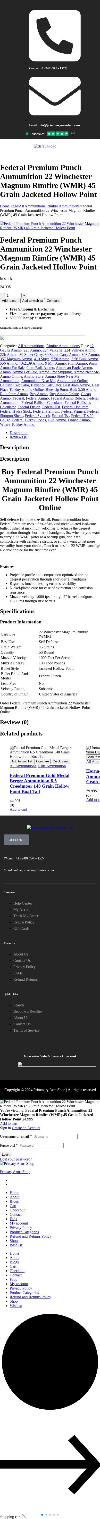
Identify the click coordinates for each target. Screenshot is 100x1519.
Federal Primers (73, 411)
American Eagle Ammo (74, 368)
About (14, 1197)
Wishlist (16, 1245)
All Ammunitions (32, 206)
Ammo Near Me (86, 372)
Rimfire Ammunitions (63, 206)
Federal (18, 398)
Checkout (17, 1210)
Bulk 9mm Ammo (14, 394)
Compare (53, 300)
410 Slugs (41, 359)
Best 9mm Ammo (76, 385)
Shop (14, 1241)
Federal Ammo (37, 398)
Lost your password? (16, 1159)
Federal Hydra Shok (15, 411)
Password (9, 1145)
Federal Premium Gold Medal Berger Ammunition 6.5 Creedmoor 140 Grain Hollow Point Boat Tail (39, 783)
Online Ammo (79, 420)
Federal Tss (60, 416)
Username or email (16, 1136)
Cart (13, 1206)
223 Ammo (32, 350)
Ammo (5, 372)
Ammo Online (11, 376)
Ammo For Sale (24, 372)
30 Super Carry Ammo (62, 354)
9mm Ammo (77, 363)
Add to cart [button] (18, 809)
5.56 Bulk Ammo (84, 359)
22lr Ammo (8, 354)
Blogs (14, 1201)
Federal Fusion (28, 407)
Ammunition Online (72, 381)
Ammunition (9, 381)
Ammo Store (33, 376)
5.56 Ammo (60, 359)
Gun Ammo (57, 420)
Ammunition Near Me (38, 381)
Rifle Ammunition (52, 766)
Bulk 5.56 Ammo (83, 389)
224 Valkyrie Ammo (79, 350)
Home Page (9, 206)
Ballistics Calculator (46, 385)
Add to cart (9, 300)
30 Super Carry (31, 354)
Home (14, 1193)
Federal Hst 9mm (75, 407)
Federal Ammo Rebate (68, 398)
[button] (42, 1515)
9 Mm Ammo (55, 363)
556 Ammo (8, 363)
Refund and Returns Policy (30, 1236)
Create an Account (26, 1128)
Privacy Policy (21, 1227)
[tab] (55, 433)
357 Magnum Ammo (16, 359)
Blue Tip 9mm (57, 389)
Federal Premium (46, 411)
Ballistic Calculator (14, 385)
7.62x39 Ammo (31, 363)
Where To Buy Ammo (17, 424)
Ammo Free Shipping (55, 372)
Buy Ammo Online (64, 394)
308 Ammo (90, 354)
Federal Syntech (37, 416)
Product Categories (24, 1232)
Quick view (60, 761)
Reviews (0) (19, 437)
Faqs (13, 1219)
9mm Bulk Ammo (40, 368)
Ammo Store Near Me (62, 376)
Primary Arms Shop (15, 1172)
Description (18, 433)
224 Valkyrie (52, 350)
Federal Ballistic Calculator (42, 402)
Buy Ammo (39, 394)
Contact (16, 1214)
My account (19, 1223)
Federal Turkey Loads (29, 420)
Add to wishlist (32, 300)
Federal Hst (51, 407)
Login (5, 1154)
